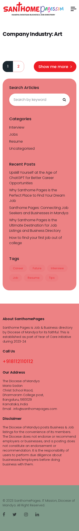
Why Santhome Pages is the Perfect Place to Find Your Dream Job (37, 195)
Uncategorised (22, 148)
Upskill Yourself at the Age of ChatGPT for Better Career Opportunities (33, 178)
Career (18, 268)
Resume (16, 141)
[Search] (64, 100)
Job (15, 278)
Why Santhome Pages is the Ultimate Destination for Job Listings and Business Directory (35, 225)
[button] (73, 9)
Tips (52, 278)
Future (37, 268)
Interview (16, 127)
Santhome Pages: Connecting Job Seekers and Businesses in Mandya (38, 210)
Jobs (13, 134)
